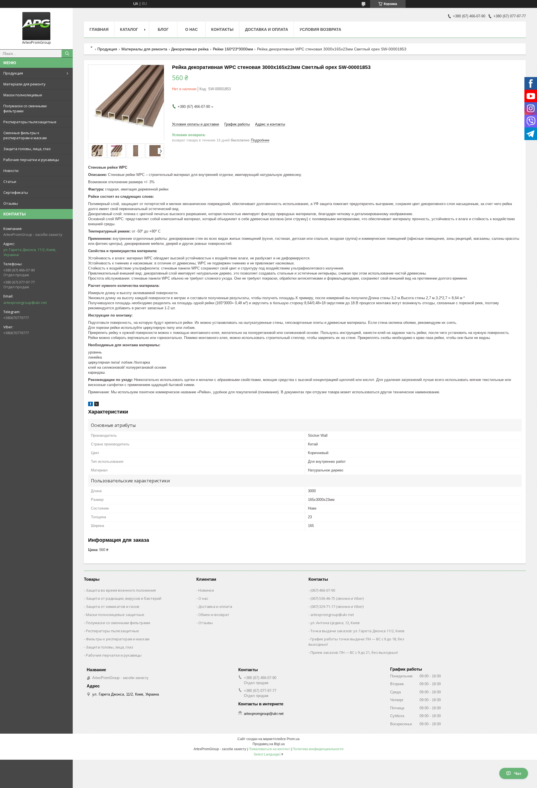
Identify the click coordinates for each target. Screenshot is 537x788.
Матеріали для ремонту (24, 84)
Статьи (9, 181)
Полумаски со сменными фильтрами (25, 108)
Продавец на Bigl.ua (269, 744)
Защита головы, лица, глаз (27, 148)
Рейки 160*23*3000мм (233, 49)
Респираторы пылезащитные (29, 121)
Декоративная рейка (190, 49)
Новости (10, 170)
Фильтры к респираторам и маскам (117, 638)
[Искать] (67, 53)
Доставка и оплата (266, 29)
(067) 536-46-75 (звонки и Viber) (337, 598)
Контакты (222, 29)
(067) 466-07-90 (322, 590)
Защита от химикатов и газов (112, 606)
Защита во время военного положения (121, 590)
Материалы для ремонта (144, 49)
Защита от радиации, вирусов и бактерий (123, 598)
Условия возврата (320, 29)
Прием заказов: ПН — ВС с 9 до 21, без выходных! (354, 652)
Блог (163, 29)
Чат (517, 773)
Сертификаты (15, 192)
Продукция (13, 73)
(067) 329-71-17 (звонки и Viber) (337, 606)
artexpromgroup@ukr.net (25, 302)
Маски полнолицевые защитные (115, 614)
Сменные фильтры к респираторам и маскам (25, 135)
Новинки (206, 590)
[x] (96, 405)
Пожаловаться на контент (269, 749)
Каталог (129, 29)
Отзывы (10, 203)
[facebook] (90, 405)
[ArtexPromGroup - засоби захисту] (36, 26)
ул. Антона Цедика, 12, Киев (335, 622)
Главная (99, 29)
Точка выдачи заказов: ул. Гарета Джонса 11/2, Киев (357, 630)
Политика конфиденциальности (318, 749)
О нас (191, 29)
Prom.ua (293, 739)
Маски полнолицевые (22, 94)
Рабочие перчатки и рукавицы (31, 159)
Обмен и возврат (213, 614)
